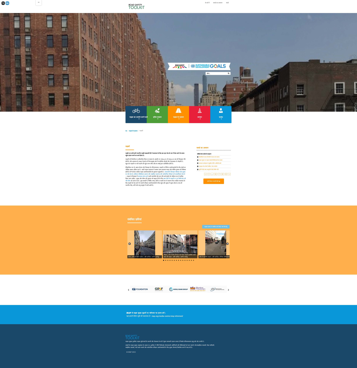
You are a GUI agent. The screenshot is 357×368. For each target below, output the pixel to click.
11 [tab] (184, 260)
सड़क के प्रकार (178, 116)
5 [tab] (172, 260)
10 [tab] (182, 260)
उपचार (199, 116)
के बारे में (207, 3)
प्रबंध (221, 116)
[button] (128, 290)
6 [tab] (174, 260)
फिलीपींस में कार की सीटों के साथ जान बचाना (209, 157)
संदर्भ (227, 3)
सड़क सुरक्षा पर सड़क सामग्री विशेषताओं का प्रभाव (210, 160)
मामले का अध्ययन (217, 3)
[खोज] (228, 73)
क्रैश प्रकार (157, 116)
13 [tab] (189, 260)
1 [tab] (163, 260)
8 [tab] (178, 260)
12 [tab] (187, 260)
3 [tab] (167, 260)
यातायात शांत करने (143, 176)
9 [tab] (180, 260)
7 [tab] (176, 260)
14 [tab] (191, 260)
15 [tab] (193, 260)
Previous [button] (129, 243)
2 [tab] (165, 260)
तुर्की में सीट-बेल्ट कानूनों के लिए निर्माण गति (209, 169)
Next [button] (227, 243)
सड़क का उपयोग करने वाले (139, 116)
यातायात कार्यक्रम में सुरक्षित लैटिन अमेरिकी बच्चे (210, 163)
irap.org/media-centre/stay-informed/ (167, 316)
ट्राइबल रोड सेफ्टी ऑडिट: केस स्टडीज (208, 166)
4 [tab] (170, 260)
